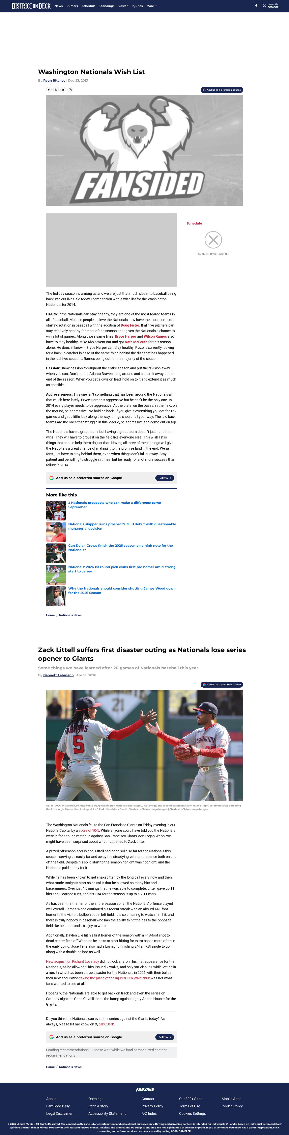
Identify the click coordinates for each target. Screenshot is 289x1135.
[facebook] (256, 5)
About (51, 1099)
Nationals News (70, 615)
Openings (95, 1099)
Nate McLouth (136, 342)
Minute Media (24, 1123)
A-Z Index (149, 1113)
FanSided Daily (58, 1106)
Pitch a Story (98, 1106)
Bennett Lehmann (58, 675)
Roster (123, 6)
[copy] (70, 89)
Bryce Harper (125, 336)
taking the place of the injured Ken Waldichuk (114, 978)
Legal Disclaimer (59, 1113)
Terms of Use (189, 1106)
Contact (148, 1099)
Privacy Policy (152, 1106)
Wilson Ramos (155, 336)
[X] (264, 5)
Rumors (72, 6)
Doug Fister (130, 325)
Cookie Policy (232, 1106)
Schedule (89, 6)
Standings (107, 6)
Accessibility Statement (107, 1113)
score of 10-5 (89, 830)
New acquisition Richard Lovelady (72, 961)
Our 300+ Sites (190, 1099)
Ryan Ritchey (54, 80)
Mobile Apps (231, 1099)
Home (50, 615)
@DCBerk (106, 1024)
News (59, 6)
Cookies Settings (192, 1113)
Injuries (137, 6)
